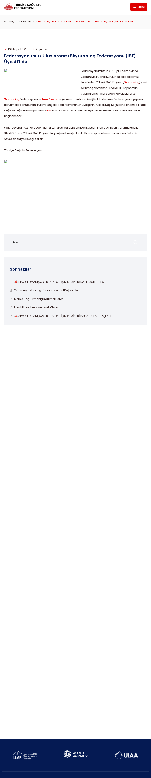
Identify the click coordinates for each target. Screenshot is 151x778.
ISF (49, 110)
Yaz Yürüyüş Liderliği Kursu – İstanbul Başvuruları (46, 290)
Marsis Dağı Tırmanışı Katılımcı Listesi (39, 299)
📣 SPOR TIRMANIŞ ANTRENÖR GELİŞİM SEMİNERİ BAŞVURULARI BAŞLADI (62, 316)
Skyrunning (131, 82)
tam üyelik (49, 99)
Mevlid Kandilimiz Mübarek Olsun (36, 307)
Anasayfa (10, 21)
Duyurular (27, 21)
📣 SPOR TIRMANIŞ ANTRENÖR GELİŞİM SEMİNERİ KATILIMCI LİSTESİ (59, 282)
